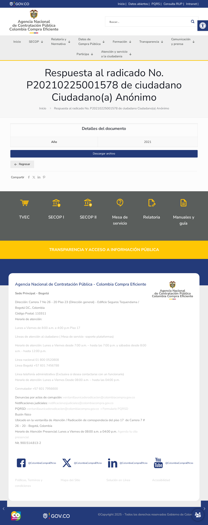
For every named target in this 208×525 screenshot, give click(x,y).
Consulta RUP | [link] (174, 4)
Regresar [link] (24, 164)
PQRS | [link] (156, 4)
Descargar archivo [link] (104, 153)
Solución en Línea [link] (118, 480)
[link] (202, 25)
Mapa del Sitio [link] (70, 480)
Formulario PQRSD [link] (115, 409)
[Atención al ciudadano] (198, 515)
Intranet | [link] (192, 4)
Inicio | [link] (122, 4)
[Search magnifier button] (193, 21)
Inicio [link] (42, 108)
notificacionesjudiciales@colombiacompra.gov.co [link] (80, 403)
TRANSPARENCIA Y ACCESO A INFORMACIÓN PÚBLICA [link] (104, 249)
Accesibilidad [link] (161, 480)
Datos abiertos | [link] (139, 4)
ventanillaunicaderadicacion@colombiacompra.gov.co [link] (99, 397)
